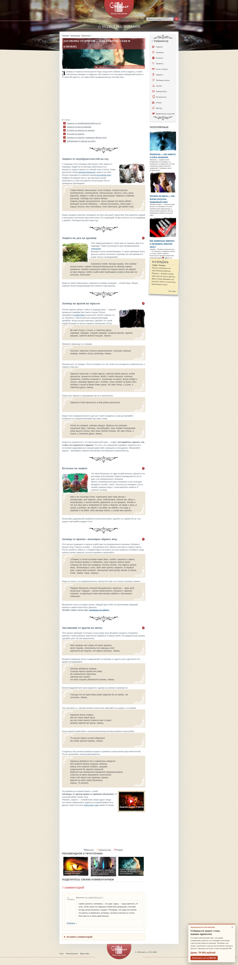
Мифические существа (165, 113)
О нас (62, 953)
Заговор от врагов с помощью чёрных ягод (86, 137)
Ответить (71, 923)
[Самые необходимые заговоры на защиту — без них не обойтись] (131, 858)
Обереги (159, 74)
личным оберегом (86, 172)
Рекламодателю (72, 953)
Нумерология (161, 91)
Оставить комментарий (79, 936)
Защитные (86, 35)
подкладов (96, 249)
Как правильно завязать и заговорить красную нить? (162, 243)
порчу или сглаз (91, 805)
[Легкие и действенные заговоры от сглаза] (76, 858)
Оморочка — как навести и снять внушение (163, 155)
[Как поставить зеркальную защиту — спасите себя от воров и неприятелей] (103, 858)
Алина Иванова (111, 67)
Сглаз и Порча (162, 69)
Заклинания (75, 35)
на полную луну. (103, 175)
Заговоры (160, 52)
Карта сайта (84, 953)
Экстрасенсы (161, 97)
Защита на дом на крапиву (79, 127)
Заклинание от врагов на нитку (81, 141)
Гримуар (65, 35)
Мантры (159, 108)
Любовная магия (163, 80)
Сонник (159, 85)
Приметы (159, 63)
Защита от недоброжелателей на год (84, 123)
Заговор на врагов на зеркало (81, 130)
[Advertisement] (103, 98)
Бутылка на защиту (76, 134)
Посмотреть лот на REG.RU (204, 958)
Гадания (159, 46)
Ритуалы (159, 58)
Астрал (159, 102)
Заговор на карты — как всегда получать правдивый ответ (162, 198)
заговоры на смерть (99, 610)
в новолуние (79, 315)
